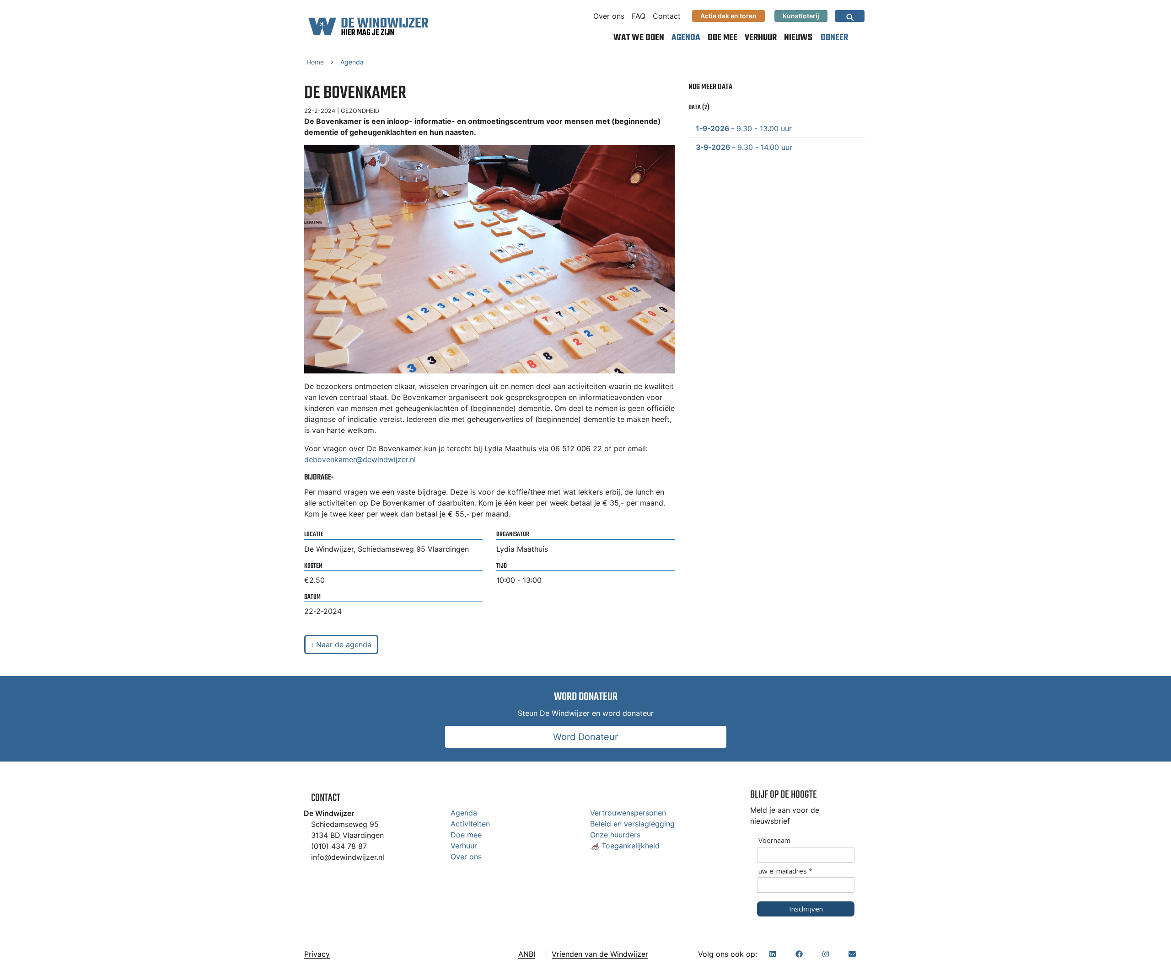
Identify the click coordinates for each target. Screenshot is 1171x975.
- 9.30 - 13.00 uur (744, 128)
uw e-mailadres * (785, 871)
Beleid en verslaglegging (632, 823)
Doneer (834, 37)
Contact (667, 16)
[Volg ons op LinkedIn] (773, 954)
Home (315, 62)
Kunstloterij (801, 16)
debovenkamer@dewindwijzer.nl (360, 459)
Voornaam (774, 840)
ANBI (526, 954)
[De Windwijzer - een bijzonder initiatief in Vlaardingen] (368, 26)
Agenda (685, 37)
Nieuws (798, 37)
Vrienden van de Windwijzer (600, 954)
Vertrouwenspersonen (628, 812)
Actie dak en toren (728, 16)
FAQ (638, 16)
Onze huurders (615, 834)
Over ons (608, 16)
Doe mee (722, 37)
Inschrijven (806, 908)
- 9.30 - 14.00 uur (744, 147)
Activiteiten (470, 823)
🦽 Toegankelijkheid (625, 845)
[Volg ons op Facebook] (799, 954)
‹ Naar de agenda (341, 644)
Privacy (317, 954)
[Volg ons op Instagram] (826, 954)
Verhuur (761, 37)
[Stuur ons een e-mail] (852, 954)
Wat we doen (638, 37)
